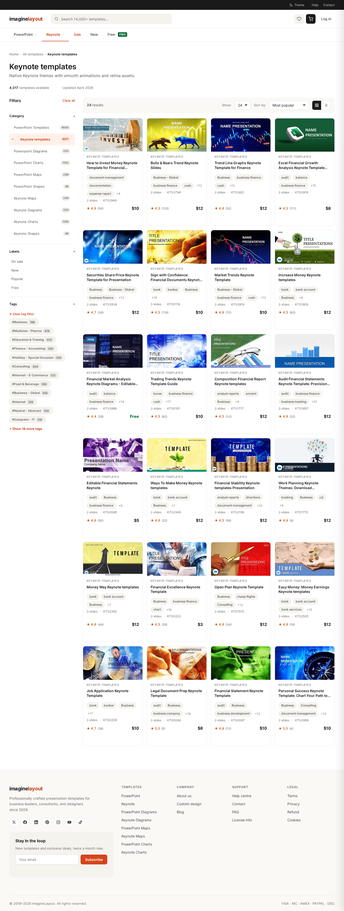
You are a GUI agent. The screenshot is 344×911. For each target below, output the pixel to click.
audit (285, 177)
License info (242, 820)
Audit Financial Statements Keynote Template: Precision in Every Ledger (303, 381)
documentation (100, 185)
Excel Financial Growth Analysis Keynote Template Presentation (302, 165)
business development (233, 713)
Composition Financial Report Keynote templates (240, 381)
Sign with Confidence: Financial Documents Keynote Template (176, 277)
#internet (22, 402)
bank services (291, 609)
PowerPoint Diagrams (139, 812)
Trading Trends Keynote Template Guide (171, 381)
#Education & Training (32, 340)
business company (166, 713)
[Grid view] (316, 105)
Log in (326, 19)
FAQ (235, 812)
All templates (33, 54)
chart (157, 609)
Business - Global (165, 177)
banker (173, 289)
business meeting (293, 401)
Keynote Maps (133, 836)
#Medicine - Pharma (30, 331)
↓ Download (113, 427)
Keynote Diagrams (136, 820)
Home (14, 54)
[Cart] (311, 19)
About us (184, 796)
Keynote (53, 34)
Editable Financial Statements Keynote (112, 485)
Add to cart (113, 219)
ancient (251, 393)
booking (287, 497)
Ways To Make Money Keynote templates (176, 485)
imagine (26, 19)
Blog (180, 812)
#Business (23, 322)
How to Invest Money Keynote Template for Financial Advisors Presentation (112, 165)
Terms (292, 796)
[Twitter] (13, 822)
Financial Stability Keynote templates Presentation (237, 485)
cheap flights (246, 596)
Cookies (293, 820)
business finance (165, 185)
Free (117, 34)
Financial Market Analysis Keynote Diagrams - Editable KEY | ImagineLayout (111, 381)
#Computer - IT (27, 419)
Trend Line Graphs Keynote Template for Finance (238, 165)
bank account (305, 289)
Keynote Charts (134, 852)
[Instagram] (58, 822)
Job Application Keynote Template (107, 693)
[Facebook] (24, 822)
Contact (329, 5)
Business (223, 177)
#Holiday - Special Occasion (36, 357)
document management (106, 177)
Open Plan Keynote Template (239, 587)
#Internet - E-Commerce (33, 375)
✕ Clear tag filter (21, 314)
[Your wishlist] (299, 19)
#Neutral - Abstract (30, 411)
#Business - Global (29, 393)
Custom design (189, 804)
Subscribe (94, 859)
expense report (100, 193)
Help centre (241, 796)
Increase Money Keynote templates (300, 277)
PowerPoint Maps (135, 828)
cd (321, 497)
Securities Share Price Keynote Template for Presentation (113, 277)
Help (315, 5)
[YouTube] (69, 822)
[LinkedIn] (36, 822)
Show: (227, 105)
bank (157, 289)
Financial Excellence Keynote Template (175, 589)
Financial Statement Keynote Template (239, 693)
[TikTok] (80, 822)
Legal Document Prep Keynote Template (176, 693)
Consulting (224, 604)
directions (253, 497)
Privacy (293, 804)
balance (301, 177)
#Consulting (25, 366)
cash (187, 185)
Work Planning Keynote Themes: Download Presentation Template (298, 485)
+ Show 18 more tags (25, 429)
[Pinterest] (47, 822)
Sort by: (260, 105)
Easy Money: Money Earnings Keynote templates (304, 589)
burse (157, 393)
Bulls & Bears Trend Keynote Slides (174, 165)
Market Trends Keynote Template (234, 277)
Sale (77, 34)
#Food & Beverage (29, 384)
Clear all (68, 100)
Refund (293, 812)
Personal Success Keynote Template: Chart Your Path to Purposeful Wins (303, 693)
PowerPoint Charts (136, 844)
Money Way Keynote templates (113, 587)
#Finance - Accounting (32, 348)
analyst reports (228, 393)
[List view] (325, 105)
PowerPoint (23, 34)
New (94, 34)
